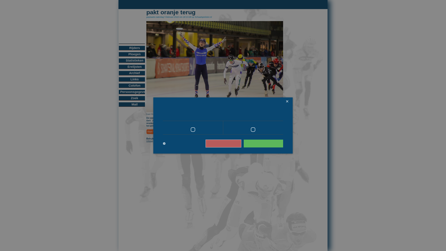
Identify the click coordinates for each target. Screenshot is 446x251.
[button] (177, 143)
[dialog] (223, 125)
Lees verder (268, 116)
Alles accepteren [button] (265, 143)
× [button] (287, 101)
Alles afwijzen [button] (228, 143)
